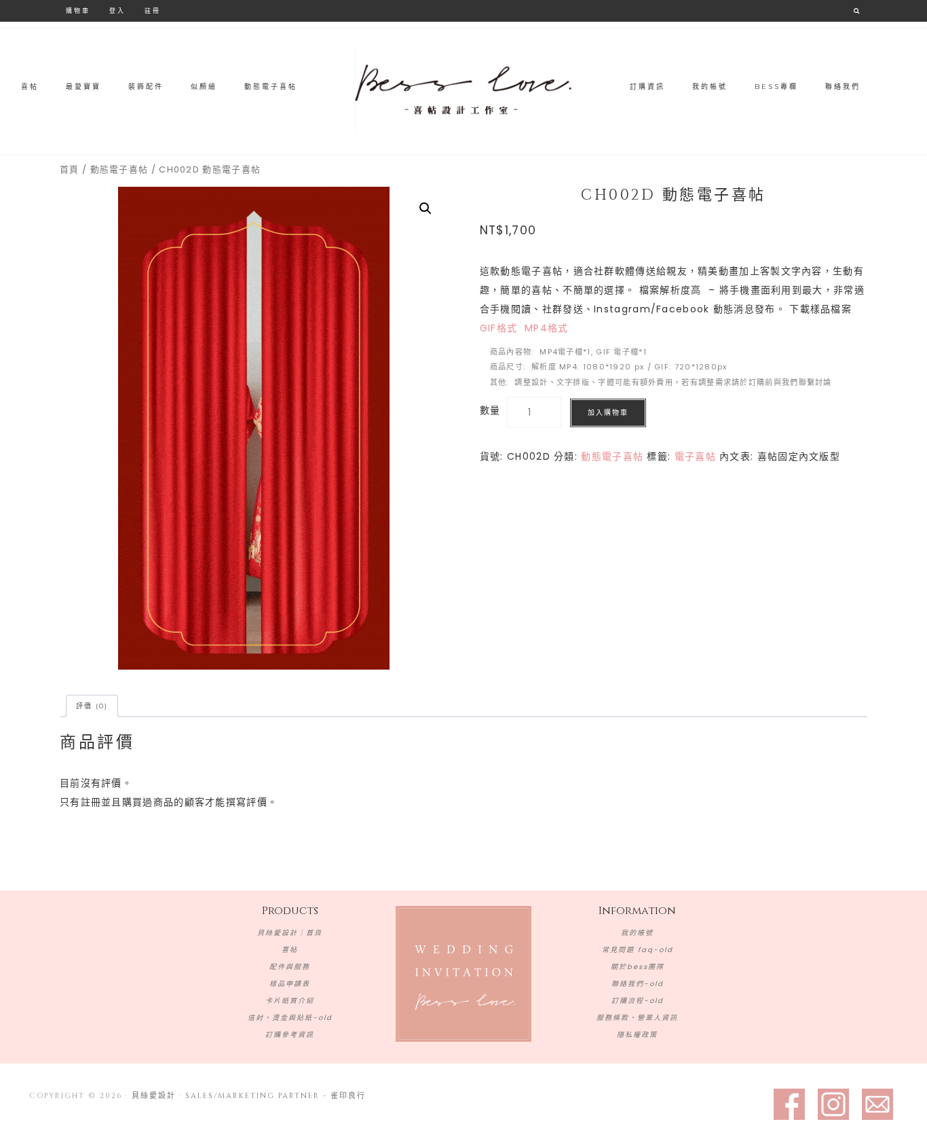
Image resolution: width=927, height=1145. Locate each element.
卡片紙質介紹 (289, 1001)
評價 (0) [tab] (92, 706)
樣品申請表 (289, 984)
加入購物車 (608, 412)
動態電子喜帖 (119, 169)
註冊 (153, 10)
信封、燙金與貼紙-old (290, 1018)
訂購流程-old (637, 1001)
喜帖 (290, 950)
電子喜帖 (695, 456)
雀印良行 (348, 1096)
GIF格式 (499, 328)
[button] (425, 208)
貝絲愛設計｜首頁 (289, 933)
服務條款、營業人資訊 (637, 1018)
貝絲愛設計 (463, 89)
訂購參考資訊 (289, 1035)
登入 (117, 10)
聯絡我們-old (637, 984)
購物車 (78, 10)
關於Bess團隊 (637, 967)
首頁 (69, 169)
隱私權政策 (637, 1035)
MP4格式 (547, 328)
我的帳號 (637, 933)
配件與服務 (289, 967)
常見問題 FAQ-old (637, 950)
